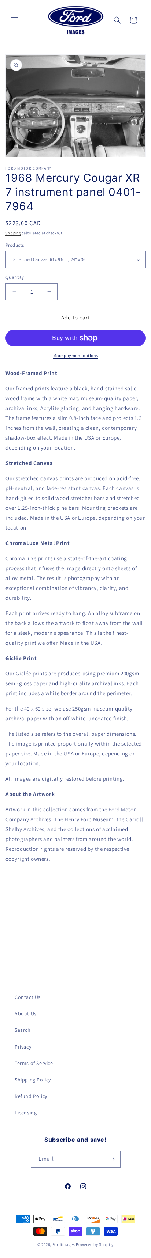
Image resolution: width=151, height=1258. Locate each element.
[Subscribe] (112, 1159)
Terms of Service (34, 1063)
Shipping (13, 233)
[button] (15, 20)
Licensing (26, 1112)
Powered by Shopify (95, 1244)
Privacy (23, 1046)
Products (14, 245)
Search (23, 1030)
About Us (26, 1013)
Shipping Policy (33, 1079)
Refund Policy (31, 1096)
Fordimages (63, 1244)
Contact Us (28, 997)
